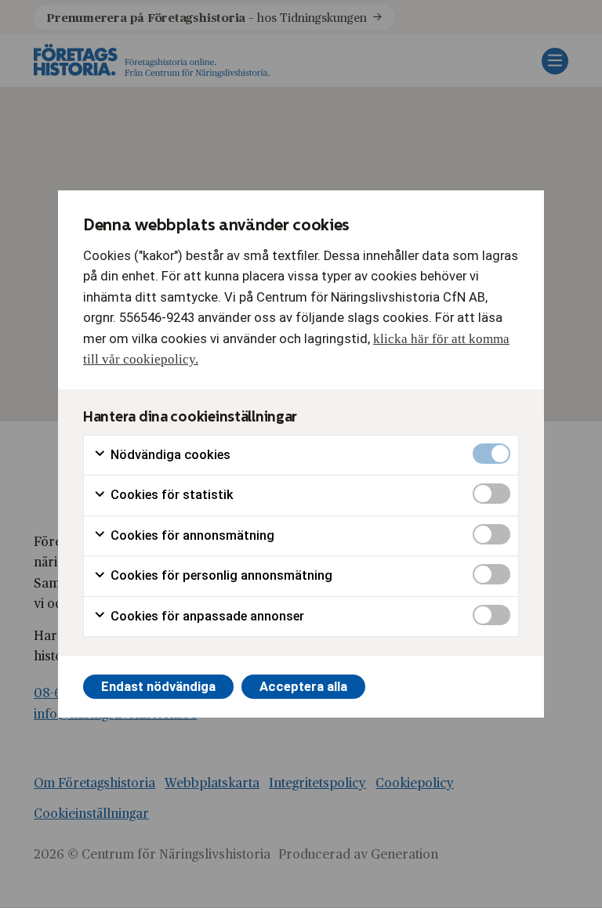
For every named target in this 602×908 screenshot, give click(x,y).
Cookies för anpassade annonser (205, 616)
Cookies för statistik (170, 494)
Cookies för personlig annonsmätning (219, 575)
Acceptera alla (303, 686)
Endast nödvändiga (158, 686)
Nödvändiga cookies (168, 454)
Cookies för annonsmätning (190, 535)
